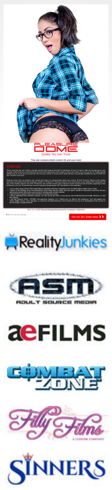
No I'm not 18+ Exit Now (17, 215)
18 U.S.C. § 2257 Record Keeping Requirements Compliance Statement (56, 210)
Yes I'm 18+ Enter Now (85, 216)
